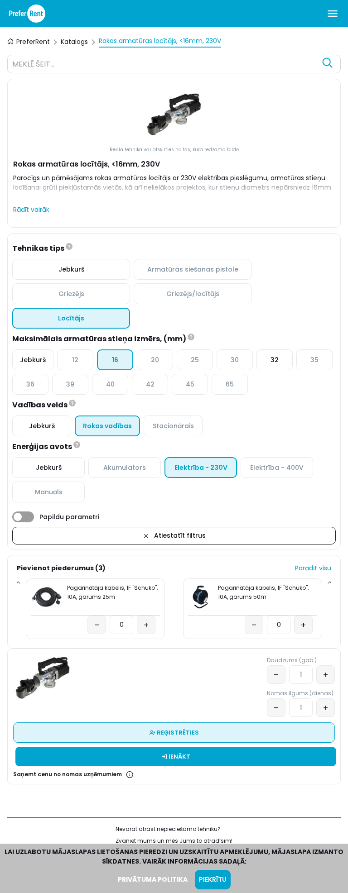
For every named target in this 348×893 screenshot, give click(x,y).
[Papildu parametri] (23, 516)
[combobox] (165, 65)
